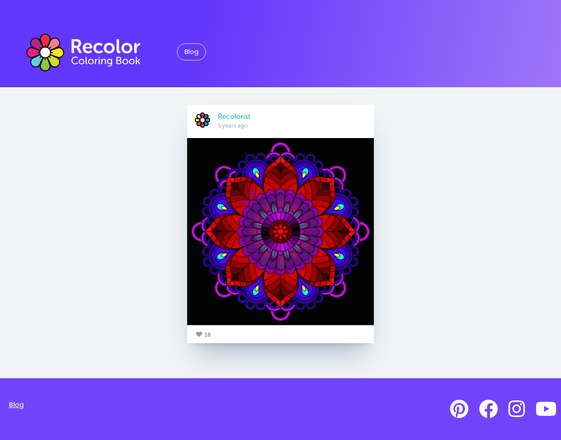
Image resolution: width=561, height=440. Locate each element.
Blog (192, 51)
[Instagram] (516, 409)
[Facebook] (488, 409)
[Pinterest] (459, 409)
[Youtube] (546, 409)
